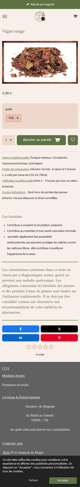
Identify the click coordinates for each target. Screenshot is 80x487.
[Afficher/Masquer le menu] (4, 16)
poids (8, 109)
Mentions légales (13, 375)
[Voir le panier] (75, 16)
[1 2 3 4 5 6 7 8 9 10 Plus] (8, 140)
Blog (6, 452)
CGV (6, 368)
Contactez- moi (12, 443)
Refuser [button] (33, 480)
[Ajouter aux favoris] (73, 140)
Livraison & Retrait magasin (21, 397)
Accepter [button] (63, 480)
